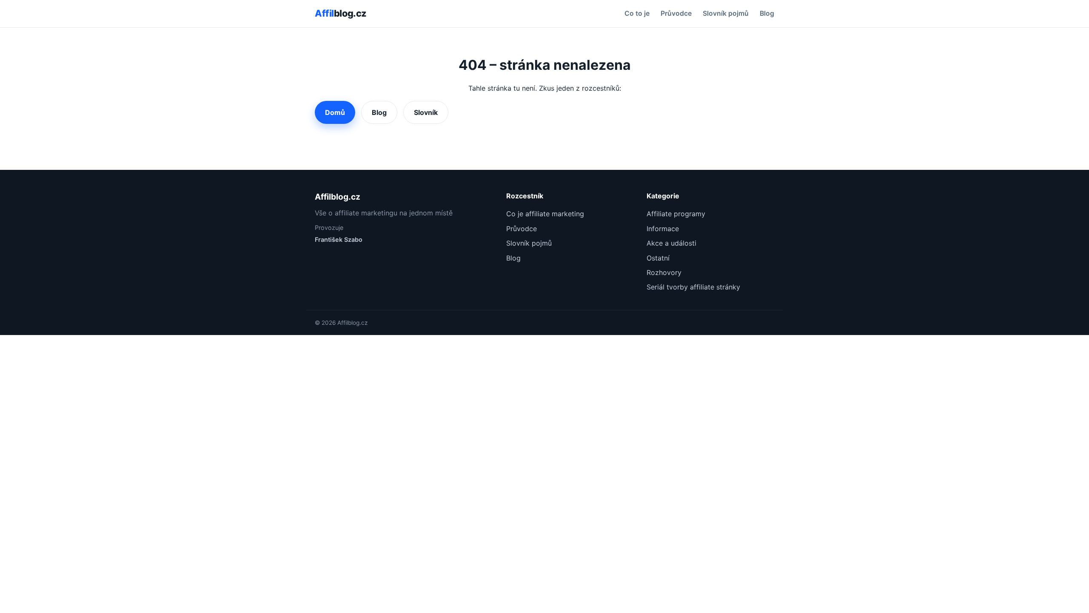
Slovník (426, 112)
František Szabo (338, 239)
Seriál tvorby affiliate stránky (693, 287)
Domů (335, 112)
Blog (767, 13)
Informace (663, 228)
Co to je (637, 13)
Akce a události (671, 243)
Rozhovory (664, 272)
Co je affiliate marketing (545, 213)
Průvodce (676, 13)
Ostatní (658, 258)
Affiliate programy (676, 213)
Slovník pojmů (726, 13)
